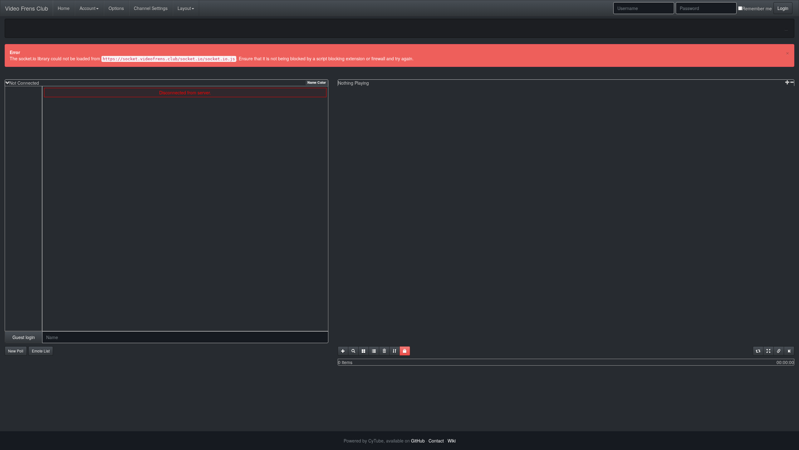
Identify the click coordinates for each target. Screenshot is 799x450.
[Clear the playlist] (384, 351)
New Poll (15, 350)
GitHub (418, 441)
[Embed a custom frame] (363, 351)
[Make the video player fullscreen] (768, 351)
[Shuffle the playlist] (394, 351)
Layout (184, 8)
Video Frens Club (26, 8)
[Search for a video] (353, 351)
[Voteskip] (789, 351)
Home (64, 8)
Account (88, 8)
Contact (436, 441)
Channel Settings (151, 8)
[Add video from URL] (343, 351)
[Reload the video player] (758, 351)
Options (116, 8)
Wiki (452, 441)
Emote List (41, 350)
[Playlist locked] (405, 351)
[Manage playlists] (374, 351)
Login (782, 8)
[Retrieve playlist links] (778, 351)
